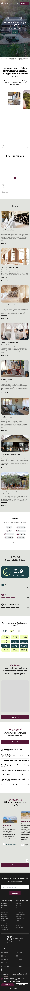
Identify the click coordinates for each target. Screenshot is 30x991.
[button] (15, 219)
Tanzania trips (4, 923)
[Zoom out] (3, 188)
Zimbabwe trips (4, 929)
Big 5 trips (18, 905)
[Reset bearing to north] (3, 190)
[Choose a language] (17, 3)
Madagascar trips (5, 910)
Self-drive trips (19, 927)
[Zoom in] (3, 186)
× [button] (28, 968)
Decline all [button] (22, 984)
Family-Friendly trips (20, 910)
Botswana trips (4, 903)
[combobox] (1, 969)
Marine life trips (19, 923)
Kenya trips (3, 907)
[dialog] (15, 979)
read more (18, 84)
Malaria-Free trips (20, 920)
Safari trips (18, 925)
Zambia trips (4, 925)
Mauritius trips (4, 912)
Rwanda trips (4, 916)
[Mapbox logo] (5, 192)
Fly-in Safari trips (20, 912)
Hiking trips (18, 916)
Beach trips (18, 903)
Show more (4, 240)
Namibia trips (4, 914)
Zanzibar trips (4, 927)
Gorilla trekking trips (20, 914)
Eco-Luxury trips (19, 907)
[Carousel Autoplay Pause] (27, 860)
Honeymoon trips (20, 918)
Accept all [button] (7, 984)
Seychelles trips (4, 918)
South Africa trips (5, 920)
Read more (6, 975)
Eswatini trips (4, 905)
